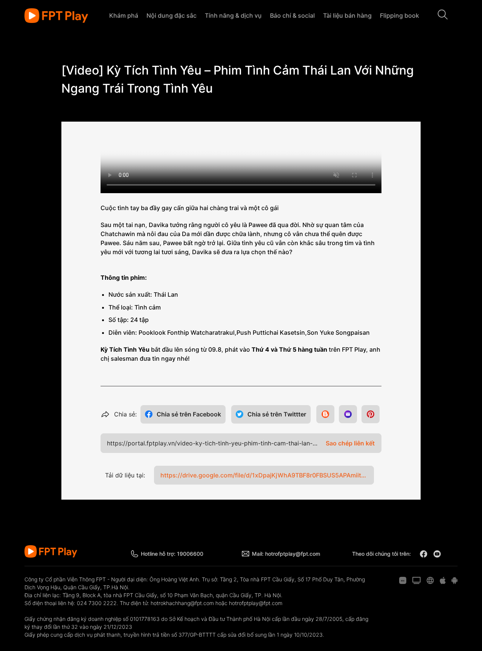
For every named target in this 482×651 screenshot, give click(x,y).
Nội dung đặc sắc (171, 15)
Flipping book (399, 15)
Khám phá (123, 15)
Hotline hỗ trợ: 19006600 (172, 553)
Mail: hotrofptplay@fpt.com (286, 553)
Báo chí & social (292, 15)
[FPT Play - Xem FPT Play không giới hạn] (56, 15)
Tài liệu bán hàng (347, 15)
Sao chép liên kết (350, 443)
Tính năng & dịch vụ (233, 15)
